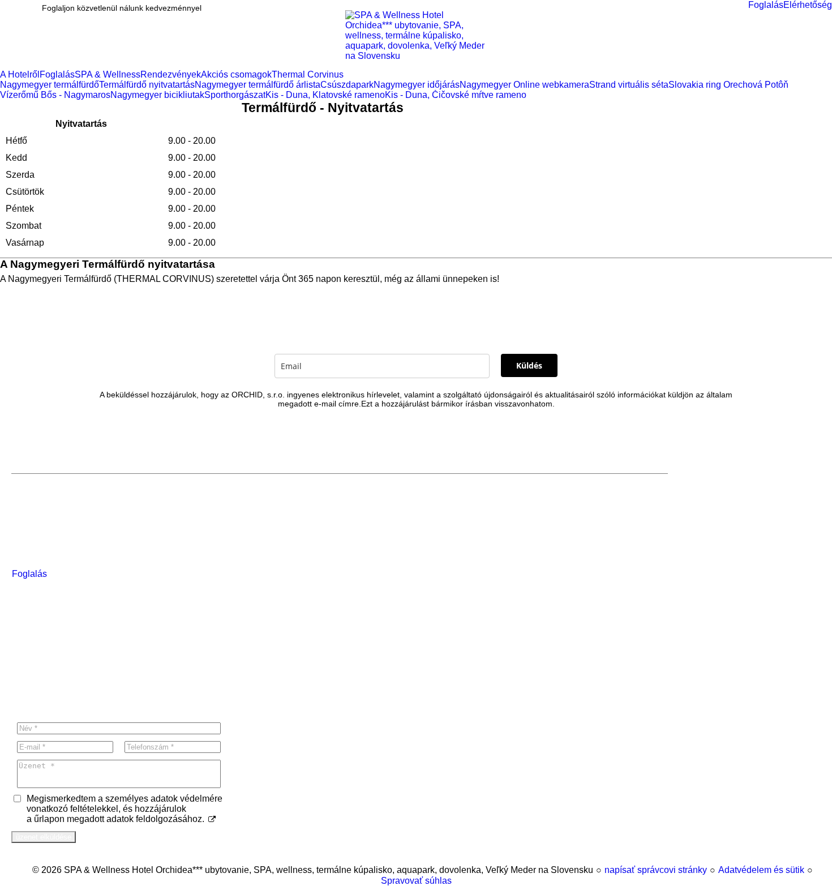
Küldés (529, 365)
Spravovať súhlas (416, 880)
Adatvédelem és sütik (761, 870)
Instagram (52, 693)
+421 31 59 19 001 (58, 668)
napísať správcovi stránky (655, 870)
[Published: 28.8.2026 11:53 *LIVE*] (26, 870)
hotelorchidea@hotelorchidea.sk (85, 656)
